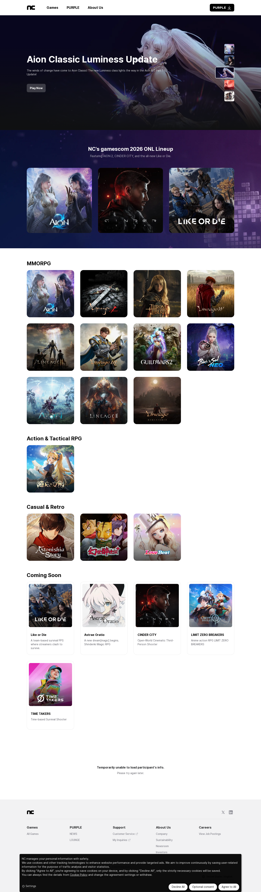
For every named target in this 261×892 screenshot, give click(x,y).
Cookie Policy (79, 875)
